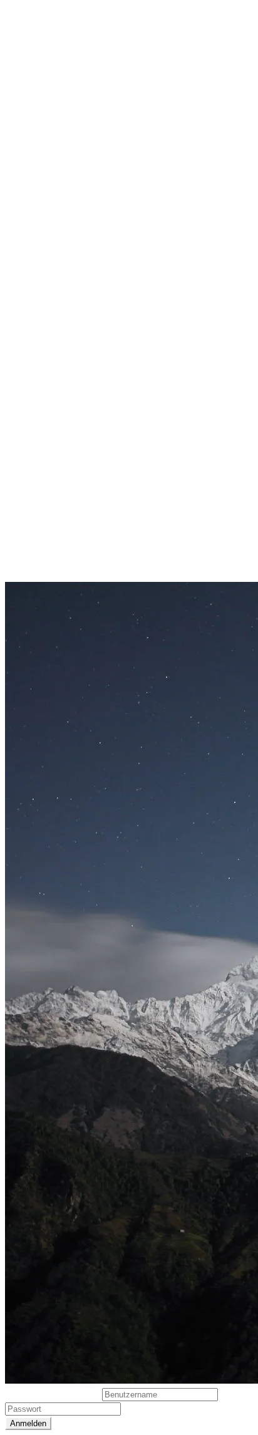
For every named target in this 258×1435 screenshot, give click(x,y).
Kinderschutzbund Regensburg (78, 432)
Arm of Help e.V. (43, 265)
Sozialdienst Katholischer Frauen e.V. (92, 480)
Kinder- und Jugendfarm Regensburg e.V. (101, 408)
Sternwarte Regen (47, 503)
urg (98, 503)
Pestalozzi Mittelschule (59, 551)
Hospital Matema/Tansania (68, 384)
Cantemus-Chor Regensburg (72, 313)
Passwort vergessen (168, 1408)
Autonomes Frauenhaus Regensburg (91, 289)
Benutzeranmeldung (53, 1394)
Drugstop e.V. (37, 337)
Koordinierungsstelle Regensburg (84, 456)
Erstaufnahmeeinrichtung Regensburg (95, 361)
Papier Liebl (32, 527)
